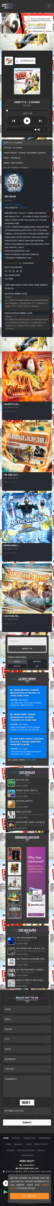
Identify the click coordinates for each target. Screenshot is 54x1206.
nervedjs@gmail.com (28, 1168)
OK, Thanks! (29, 1196)
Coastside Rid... (12, 616)
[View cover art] (9, 61)
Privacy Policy (41, 1144)
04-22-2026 (23, 700)
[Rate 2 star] (9, 271)
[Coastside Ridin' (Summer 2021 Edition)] (27, 588)
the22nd (23, 207)
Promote (19, 1144)
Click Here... (31, 759)
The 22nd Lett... (11, 475)
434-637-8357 (28, 1165)
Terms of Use (29, 1138)
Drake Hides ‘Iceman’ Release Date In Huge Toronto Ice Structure (23, 717)
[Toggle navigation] (48, 6)
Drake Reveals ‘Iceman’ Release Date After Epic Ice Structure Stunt (25, 693)
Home (6, 1138)
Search (26, 648)
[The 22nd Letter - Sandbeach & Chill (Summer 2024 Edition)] (27, 447)
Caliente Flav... (12, 404)
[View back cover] (14, 182)
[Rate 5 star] (21, 271)
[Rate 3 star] (13, 271)
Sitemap (10, 1150)
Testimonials (27, 1155)
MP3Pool (16, 1138)
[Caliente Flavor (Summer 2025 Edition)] (27, 376)
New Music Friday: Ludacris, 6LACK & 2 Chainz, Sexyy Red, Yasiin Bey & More (27, 741)
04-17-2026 (23, 749)
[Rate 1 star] (6, 271)
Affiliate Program (25, 1150)
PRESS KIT (41, 1150)
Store (8, 1144)
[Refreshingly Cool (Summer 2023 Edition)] (27, 518)
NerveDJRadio (45, 1138)
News (29, 1144)
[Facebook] (6, 1183)
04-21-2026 (23, 724)
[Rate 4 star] (17, 271)
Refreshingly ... (12, 545)
